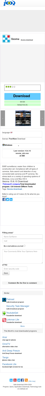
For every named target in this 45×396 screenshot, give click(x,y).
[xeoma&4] (12, 87)
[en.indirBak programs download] (22, 3)
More (22, 326)
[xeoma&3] (10, 87)
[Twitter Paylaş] (8, 200)
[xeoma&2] (8, 87)
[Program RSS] (26, 381)
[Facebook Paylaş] (4, 200)
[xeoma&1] (6, 87)
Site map (32, 381)
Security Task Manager (17, 305)
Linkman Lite (12, 319)
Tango (5, 357)
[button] (3, 118)
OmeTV (6, 343)
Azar (4, 337)
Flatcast (10, 299)
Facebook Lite (9, 364)
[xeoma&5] (14, 87)
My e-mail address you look (14, 246)
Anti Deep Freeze (11, 350)
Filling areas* (7, 232)
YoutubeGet (12, 312)
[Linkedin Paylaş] (11, 200)
